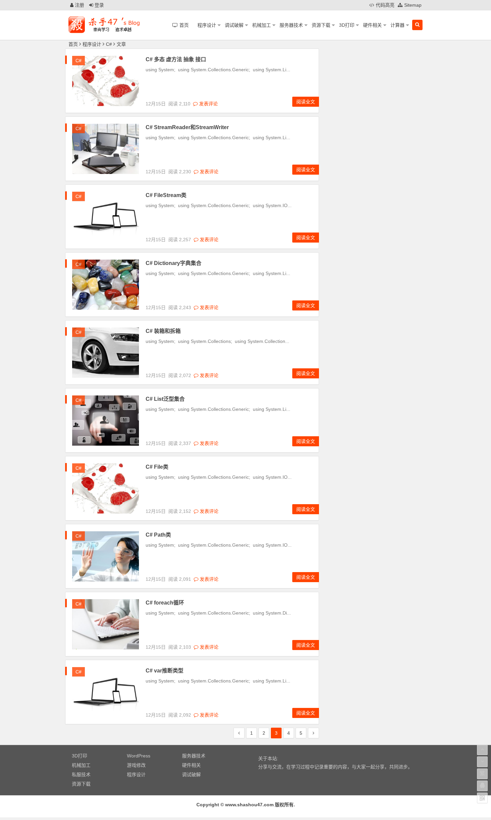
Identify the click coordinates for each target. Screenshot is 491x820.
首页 (73, 44)
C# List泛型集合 (165, 399)
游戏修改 (136, 765)
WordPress (138, 755)
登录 (98, 5)
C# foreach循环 (165, 603)
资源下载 (321, 25)
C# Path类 (158, 535)
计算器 (397, 25)
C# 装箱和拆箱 (163, 331)
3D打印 (346, 25)
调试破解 (234, 25)
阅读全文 (305, 101)
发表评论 (208, 103)
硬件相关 (372, 25)
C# (109, 44)
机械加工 (261, 25)
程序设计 (206, 25)
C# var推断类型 (164, 670)
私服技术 (81, 774)
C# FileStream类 (166, 195)
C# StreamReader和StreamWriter (187, 127)
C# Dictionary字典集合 (173, 263)
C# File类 (157, 467)
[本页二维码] (482, 798)
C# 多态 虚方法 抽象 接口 (176, 59)
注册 (78, 5)
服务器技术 (291, 25)
